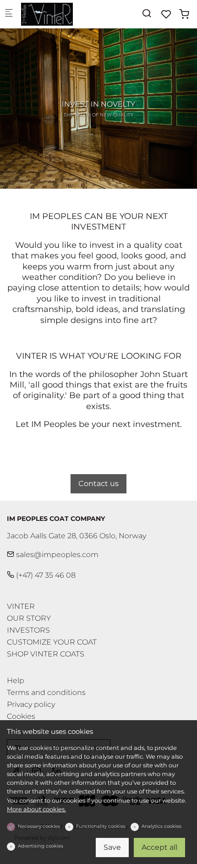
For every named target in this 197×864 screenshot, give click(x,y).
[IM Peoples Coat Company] (57, 13)
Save (112, 847)
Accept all (159, 847)
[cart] (184, 14)
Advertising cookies (40, 846)
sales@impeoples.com (56, 554)
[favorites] (166, 14)
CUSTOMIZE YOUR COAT (52, 642)
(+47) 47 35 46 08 (45, 575)
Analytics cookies (161, 826)
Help (15, 680)
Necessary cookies (39, 826)
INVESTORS (28, 630)
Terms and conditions (46, 692)
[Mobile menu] (9, 14)
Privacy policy (31, 704)
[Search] (146, 13)
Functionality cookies (101, 826)
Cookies (21, 716)
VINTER (21, 606)
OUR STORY (29, 618)
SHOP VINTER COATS (45, 654)
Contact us (98, 483)
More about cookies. (36, 809)
